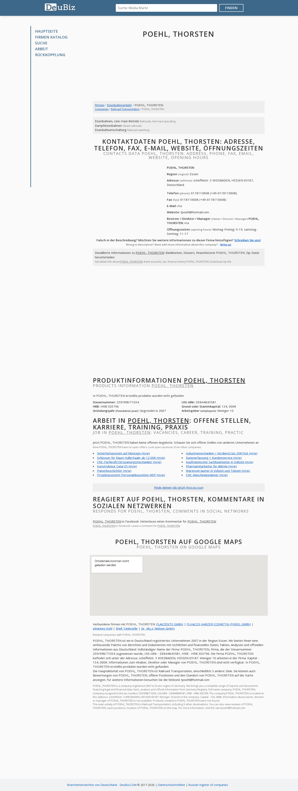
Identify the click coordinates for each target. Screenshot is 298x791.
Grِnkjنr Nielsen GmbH (158, 628)
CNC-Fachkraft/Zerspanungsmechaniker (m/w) (129, 462)
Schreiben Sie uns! (247, 240)
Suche (41, 43)
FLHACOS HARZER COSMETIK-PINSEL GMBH (219, 624)
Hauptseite (46, 31)
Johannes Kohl (102, 628)
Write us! (225, 244)
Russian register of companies (208, 785)
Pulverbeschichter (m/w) (114, 471)
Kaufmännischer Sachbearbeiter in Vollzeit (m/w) (219, 462)
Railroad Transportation (125, 109)
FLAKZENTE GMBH (169, 624)
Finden (231, 8)
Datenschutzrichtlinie (171, 785)
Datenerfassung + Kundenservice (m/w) (214, 458)
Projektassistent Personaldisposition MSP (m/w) (131, 475)
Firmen (99, 105)
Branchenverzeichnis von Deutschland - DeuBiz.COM (101, 785)
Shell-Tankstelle (127, 628)
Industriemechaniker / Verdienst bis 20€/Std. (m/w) (221, 453)
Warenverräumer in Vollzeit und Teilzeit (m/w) (218, 471)
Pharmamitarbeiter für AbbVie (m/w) (211, 466)
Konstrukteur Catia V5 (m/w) (117, 466)
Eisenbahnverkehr (119, 105)
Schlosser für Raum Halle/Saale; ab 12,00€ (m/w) (131, 458)
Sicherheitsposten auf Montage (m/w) (123, 453)
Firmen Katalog (51, 37)
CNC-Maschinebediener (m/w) (207, 475)
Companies (102, 109)
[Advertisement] (61, 122)
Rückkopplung (50, 54)
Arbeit (41, 48)
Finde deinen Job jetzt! (178, 487)
